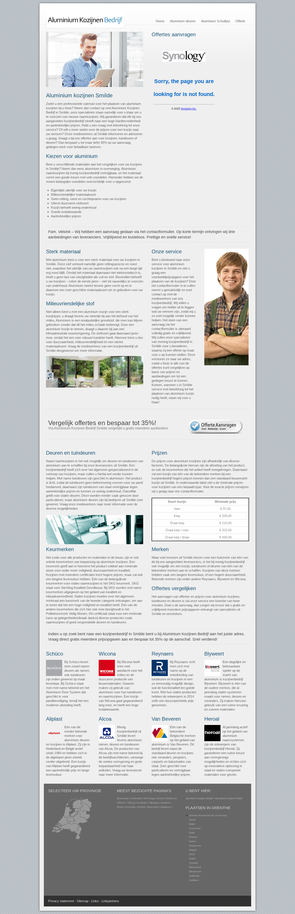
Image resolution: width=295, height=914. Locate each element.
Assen (192, 819)
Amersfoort (153, 807)
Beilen (192, 824)
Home (160, 21)
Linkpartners (110, 901)
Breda (120, 807)
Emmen (193, 837)
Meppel (193, 850)
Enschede (130, 807)
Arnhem (141, 807)
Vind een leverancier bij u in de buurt (208, 815)
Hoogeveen (195, 845)
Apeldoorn (166, 807)
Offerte (240, 21)
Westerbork (195, 867)
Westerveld (195, 871)
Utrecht (160, 798)
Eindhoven (171, 798)
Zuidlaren (194, 880)
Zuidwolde (194, 876)
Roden (192, 858)
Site (79, 901)
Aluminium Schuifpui (215, 21)
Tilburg (130, 802)
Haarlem (165, 802)
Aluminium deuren (182, 21)
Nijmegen (154, 802)
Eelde (192, 832)
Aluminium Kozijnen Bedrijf (199, 798)
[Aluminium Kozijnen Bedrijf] (85, 28)
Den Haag (149, 798)
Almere (121, 802)
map (85, 901)
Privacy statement (61, 901)
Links (95, 901)
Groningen (141, 802)
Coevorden (195, 828)
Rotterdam (136, 798)
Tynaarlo (193, 863)
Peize (192, 854)
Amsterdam (123, 798)
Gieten (192, 841)
